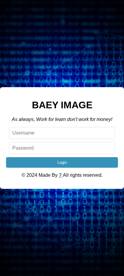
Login (62, 162)
